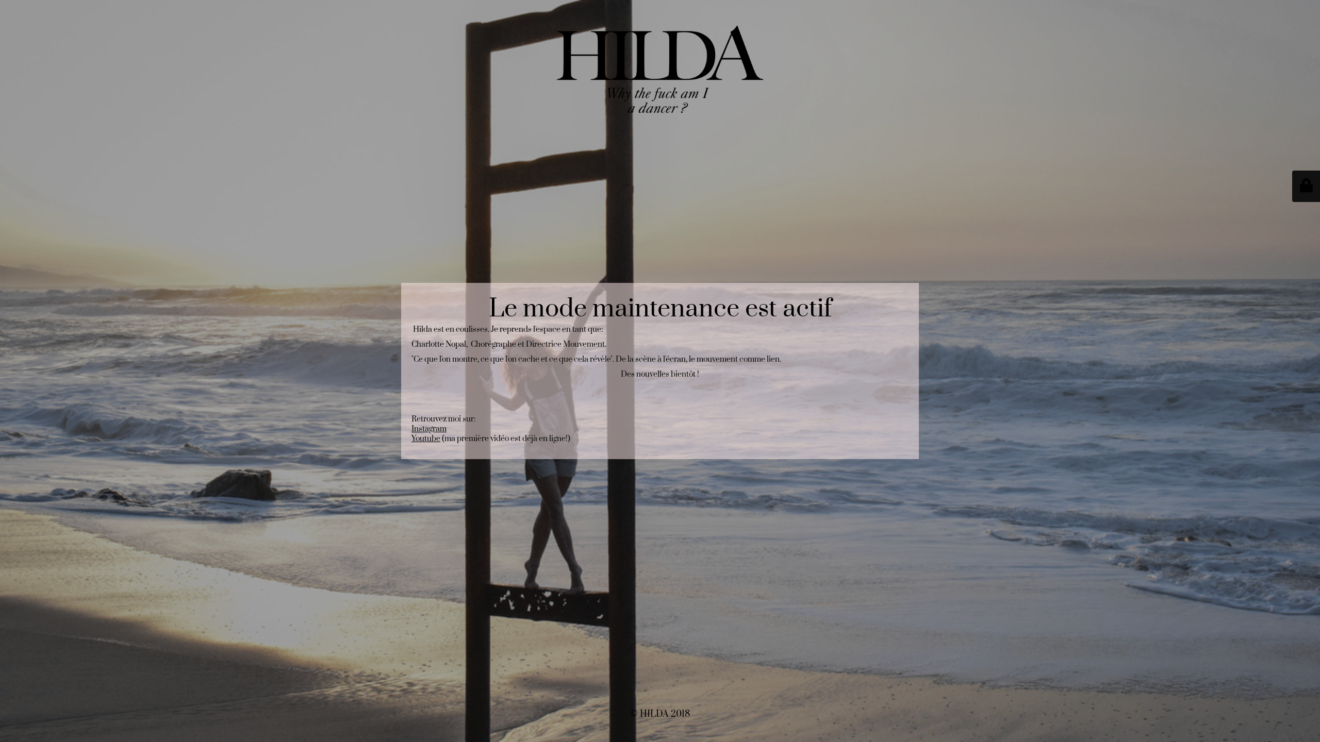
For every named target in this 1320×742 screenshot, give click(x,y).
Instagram (429, 429)
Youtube (425, 439)
